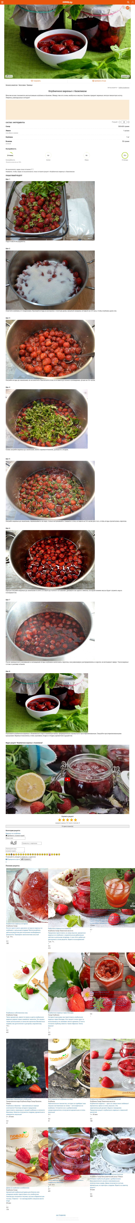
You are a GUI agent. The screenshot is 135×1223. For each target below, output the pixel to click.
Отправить (26, 859)
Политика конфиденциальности (67, 1220)
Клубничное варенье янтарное (17, 924)
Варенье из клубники (13, 833)
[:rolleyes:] (30, 854)
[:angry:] (45, 854)
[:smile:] (40, 854)
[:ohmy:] (9, 854)
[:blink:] (19, 854)
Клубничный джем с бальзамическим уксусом (106, 1174)
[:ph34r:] (11, 854)
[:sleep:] (52, 854)
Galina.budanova (124, 87)
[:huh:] (59, 854)
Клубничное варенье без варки (59, 1176)
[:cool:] (33, 854)
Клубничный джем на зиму (99, 992)
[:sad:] (21, 854)
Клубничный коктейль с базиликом (102, 910)
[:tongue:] (42, 854)
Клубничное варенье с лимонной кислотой (105, 1099)
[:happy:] (26, 854)
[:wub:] (49, 854)
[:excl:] (14, 854)
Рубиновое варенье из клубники (59, 928)
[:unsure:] (28, 854)
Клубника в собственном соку (17, 1013)
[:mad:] (7, 854)
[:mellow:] (47, 854)
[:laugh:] (57, 854)
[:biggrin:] (35, 854)
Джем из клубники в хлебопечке (17, 1188)
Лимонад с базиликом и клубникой (18, 1099)
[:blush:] (38, 854)
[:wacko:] (23, 854)
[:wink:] (16, 854)
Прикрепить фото (13, 859)
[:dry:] (54, 854)
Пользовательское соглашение (67, 1217)
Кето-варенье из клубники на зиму (60, 1099)
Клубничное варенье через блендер (60, 1013)
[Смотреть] (67, 779)
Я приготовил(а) (67, 826)
